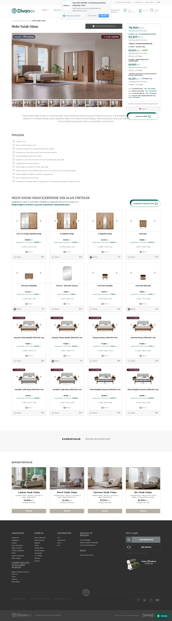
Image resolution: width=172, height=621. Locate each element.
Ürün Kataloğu (85, 540)
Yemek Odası (39, 548)
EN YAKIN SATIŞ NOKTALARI (105, 26)
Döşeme (14, 579)
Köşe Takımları (39, 540)
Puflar (37, 545)
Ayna (59, 543)
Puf (58, 545)
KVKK (13, 553)
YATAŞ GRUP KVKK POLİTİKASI (40, 599)
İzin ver (104, 16)
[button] (41, 221)
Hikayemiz (15, 537)
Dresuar (37, 561)
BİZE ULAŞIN (150, 2)
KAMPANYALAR (71, 439)
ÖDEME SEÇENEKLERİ (97, 439)
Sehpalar (37, 558)
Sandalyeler (38, 553)
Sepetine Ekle (141, 116)
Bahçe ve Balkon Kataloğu (89, 542)
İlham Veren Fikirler (86, 555)
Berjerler (37, 543)
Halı (58, 537)
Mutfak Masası (39, 550)
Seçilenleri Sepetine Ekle (144, 203)
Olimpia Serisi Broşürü (87, 545)
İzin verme (92, 16)
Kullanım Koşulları (18, 556)
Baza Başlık (16, 582)
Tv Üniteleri (38, 556)
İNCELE (30, 252)
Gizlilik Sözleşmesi (18, 550)
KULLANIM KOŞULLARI (19, 599)
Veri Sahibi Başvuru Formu (63, 599)
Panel (14, 576)
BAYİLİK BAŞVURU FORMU (123, 2)
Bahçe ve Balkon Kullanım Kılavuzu (20, 573)
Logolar (14, 543)
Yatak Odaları (25, 21)
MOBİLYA (45, 10)
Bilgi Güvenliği (17, 548)
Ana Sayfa (15, 21)
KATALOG (144, 109)
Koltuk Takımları (40, 537)
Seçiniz (19, 257)
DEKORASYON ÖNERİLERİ (115, 11)
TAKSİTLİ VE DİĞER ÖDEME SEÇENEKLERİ (143, 104)
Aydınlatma (61, 540)
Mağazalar (15, 540)
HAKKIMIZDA (139, 2)
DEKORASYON (58, 10)
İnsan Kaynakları (17, 545)
